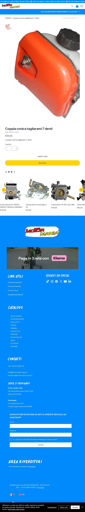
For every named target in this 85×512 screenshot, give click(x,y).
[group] (42, 196)
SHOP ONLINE (16, 316)
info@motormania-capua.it (17, 372)
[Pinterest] (12, 172)
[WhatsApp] (6, 172)
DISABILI (14, 328)
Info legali (40, 487)
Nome (12, 422)
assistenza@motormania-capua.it (20, 375)
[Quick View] (11, 190)
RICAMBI (14, 346)
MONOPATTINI (16, 337)
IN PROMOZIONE (17, 319)
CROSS (13, 325)
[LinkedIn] (69, 281)
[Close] (82, 507)
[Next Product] (81, 190)
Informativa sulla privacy (16, 509)
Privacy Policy (13, 290)
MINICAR (14, 334)
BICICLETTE (15, 322)
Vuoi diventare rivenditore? (18, 466)
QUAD (13, 340)
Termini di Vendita (14, 286)
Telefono (13, 431)
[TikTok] (47, 281)
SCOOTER (14, 343)
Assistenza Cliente (15, 294)
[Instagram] (52, 281)
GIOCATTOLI (15, 331)
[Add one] (16, 148)
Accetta (75, 507)
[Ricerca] (72, 6)
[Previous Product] (4, 190)
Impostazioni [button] (52, 507)
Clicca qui (31, 466)
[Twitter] (14, 172)
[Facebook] (9, 172)
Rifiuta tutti (64, 507)
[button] (77, 6)
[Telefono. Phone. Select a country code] (13, 434)
